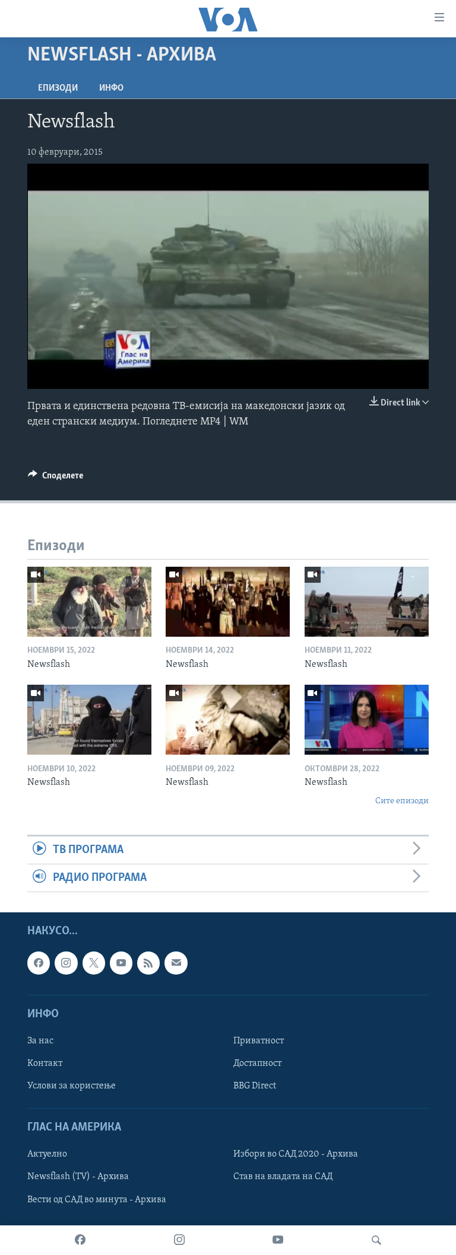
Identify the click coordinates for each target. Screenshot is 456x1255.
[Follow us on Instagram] (66, 963)
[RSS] (148, 963)
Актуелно (47, 1155)
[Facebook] (80, 1240)
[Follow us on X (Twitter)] (94, 963)
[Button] (55, 478)
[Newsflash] (89, 602)
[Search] (376, 1240)
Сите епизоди (402, 801)
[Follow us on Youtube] (121, 963)
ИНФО (111, 88)
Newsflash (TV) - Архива (78, 1177)
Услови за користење (71, 1086)
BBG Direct (254, 1086)
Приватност (258, 1041)
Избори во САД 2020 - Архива (295, 1155)
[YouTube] (277, 1240)
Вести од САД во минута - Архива (96, 1200)
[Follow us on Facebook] (38, 963)
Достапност (257, 1063)
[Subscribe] (175, 963)
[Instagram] (179, 1240)
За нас (40, 1041)
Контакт (44, 1063)
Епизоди (58, 88)
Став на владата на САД (282, 1177)
